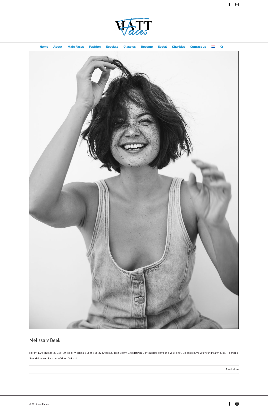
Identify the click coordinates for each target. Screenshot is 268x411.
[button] (221, 47)
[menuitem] (213, 47)
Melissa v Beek (45, 340)
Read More (232, 369)
